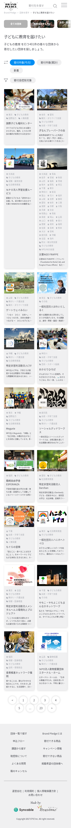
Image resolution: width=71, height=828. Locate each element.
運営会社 (17, 791)
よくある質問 (19, 763)
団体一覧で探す (18, 733)
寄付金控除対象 (23, 80)
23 (41, 708)
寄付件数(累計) (49, 62)
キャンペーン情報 (52, 748)
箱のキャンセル (18, 771)
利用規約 (29, 791)
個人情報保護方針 (46, 791)
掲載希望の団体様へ (52, 763)
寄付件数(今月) (22, 62)
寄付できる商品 (52, 741)
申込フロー (19, 741)
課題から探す (19, 748)
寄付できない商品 (52, 756)
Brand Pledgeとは (52, 733)
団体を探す (24, 12)
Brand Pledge (10, 12)
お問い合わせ (35, 795)
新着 (16, 70)
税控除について (18, 756)
